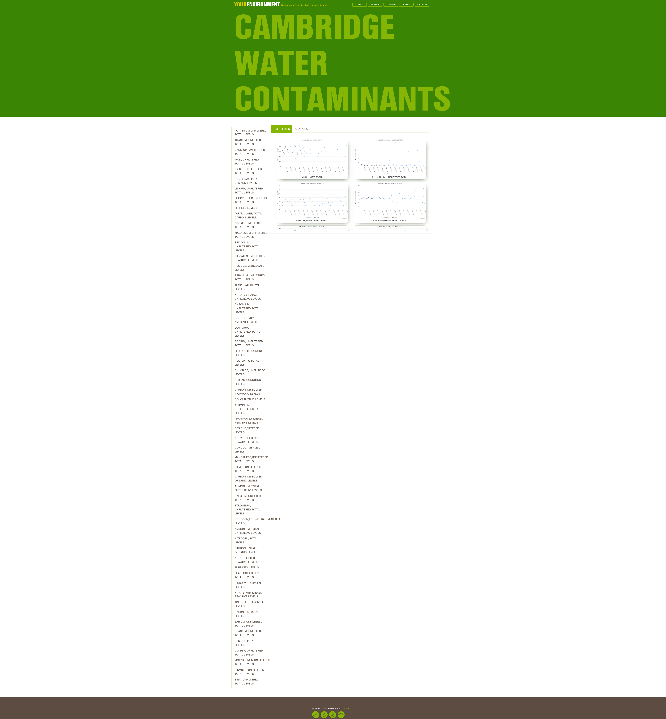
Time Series (281, 129)
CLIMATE (391, 4)
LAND (406, 4)
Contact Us (348, 708)
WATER (375, 4)
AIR (359, 4)
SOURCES (422, 4)
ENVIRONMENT (257, 4)
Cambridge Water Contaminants (334, 63)
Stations (301, 129)
